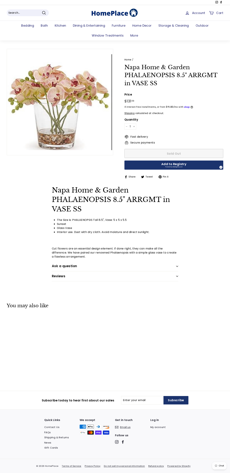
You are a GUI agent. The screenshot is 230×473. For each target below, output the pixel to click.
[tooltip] (220, 167)
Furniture (119, 25)
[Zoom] (60, 102)
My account (158, 427)
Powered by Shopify (178, 466)
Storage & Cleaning (173, 25)
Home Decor (142, 25)
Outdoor (202, 25)
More (134, 35)
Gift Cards (51, 447)
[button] (173, 165)
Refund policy (156, 466)
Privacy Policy (93, 466)
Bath (44, 25)
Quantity (131, 120)
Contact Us (51, 427)
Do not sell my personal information (124, 466)
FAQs (47, 432)
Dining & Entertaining (89, 25)
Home (128, 59)
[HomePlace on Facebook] (123, 442)
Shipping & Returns (56, 437)
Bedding (27, 25)
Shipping (129, 113)
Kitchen (60, 25)
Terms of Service (71, 466)
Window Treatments (108, 35)
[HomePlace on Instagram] (117, 442)
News (47, 442)
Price (128, 94)
